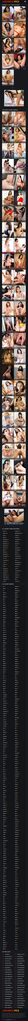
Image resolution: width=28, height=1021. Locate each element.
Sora (16, 853)
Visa (16, 907)
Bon (4, 678)
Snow (16, 838)
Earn (4, 748)
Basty (4, 649)
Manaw (5, 942)
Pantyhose (18, 539)
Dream (5, 746)
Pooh (16, 796)
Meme (16, 601)
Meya (16, 603)
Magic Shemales (8, 983)
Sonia (16, 848)
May (16, 588)
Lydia (4, 936)
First (4, 771)
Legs (4, 581)
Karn (4, 884)
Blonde (5, 552)
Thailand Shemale (9, 991)
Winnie (16, 923)
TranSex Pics (20, 1007)
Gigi (4, 788)
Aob (4, 619)
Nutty (16, 723)
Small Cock (18, 556)
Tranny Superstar (20, 967)
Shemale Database (21, 1005)
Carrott (5, 701)
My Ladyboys (7, 967)
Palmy (16, 746)
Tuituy (16, 896)
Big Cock (5, 545)
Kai (4, 878)
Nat (16, 669)
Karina (5, 882)
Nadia (17, 644)
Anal (5, 531)
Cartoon (5, 703)
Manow (5, 944)
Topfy (16, 894)
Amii (4, 605)
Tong (16, 890)
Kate (4, 888)
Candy (5, 696)
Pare (16, 759)
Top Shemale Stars (21, 980)
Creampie (6, 556)
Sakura (17, 819)
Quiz (16, 809)
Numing (17, 717)
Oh (16, 728)
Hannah (5, 811)
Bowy (4, 686)
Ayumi (4, 634)
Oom (16, 740)
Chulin (5, 713)
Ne (16, 676)
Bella (4, 663)
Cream (5, 721)
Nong (16, 701)
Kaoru (5, 880)
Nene (16, 680)
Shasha (17, 834)
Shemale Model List (9, 994)
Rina (16, 813)
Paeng (16, 742)
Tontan (17, 892)
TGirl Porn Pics (20, 996)
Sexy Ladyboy (20, 983)
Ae (4, 586)
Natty (16, 674)
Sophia (17, 851)
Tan (16, 876)
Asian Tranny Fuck (21, 991)
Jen (4, 846)
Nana (16, 655)
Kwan (4, 907)
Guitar (5, 807)
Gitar (4, 794)
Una (16, 901)
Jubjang (5, 867)
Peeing (17, 541)
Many (5, 946)
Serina (17, 832)
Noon (16, 711)
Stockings (17, 564)
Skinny (17, 554)
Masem (17, 586)
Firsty (4, 773)
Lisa (4, 934)
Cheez (4, 707)
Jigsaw (5, 857)
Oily (16, 732)
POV (16, 545)
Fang (4, 763)
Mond (17, 634)
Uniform (17, 574)
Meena (17, 596)
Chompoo (5, 711)
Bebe (4, 655)
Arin (4, 624)
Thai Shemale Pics (9, 965)
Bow (4, 684)
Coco (4, 717)
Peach (17, 771)
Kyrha (4, 911)
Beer (4, 659)
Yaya (16, 930)
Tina (16, 888)
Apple (4, 621)
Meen (16, 594)
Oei (16, 726)
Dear (4, 734)
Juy (4, 873)
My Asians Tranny (21, 987)
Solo (17, 560)
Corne (4, 719)
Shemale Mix (7, 998)
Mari (4, 948)
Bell (4, 661)
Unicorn (17, 903)
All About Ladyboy (8, 1003)
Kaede (4, 876)
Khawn (5, 894)
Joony (4, 863)
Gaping (5, 572)
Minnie (16, 621)
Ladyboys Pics (9, 1019)
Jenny (5, 848)
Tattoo (17, 566)
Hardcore (6, 574)
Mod (16, 630)
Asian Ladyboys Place (21, 1003)
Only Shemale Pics (21, 1000)
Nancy (17, 657)
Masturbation (18, 533)
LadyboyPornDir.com (9, 972)
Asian (5, 533)
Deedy (4, 738)
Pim (16, 782)
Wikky (16, 919)
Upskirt (17, 577)
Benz (4, 669)
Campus (5, 694)
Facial (5, 564)
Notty (16, 713)
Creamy (5, 723)
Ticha (17, 886)
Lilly (4, 923)
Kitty (4, 903)
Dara (4, 730)
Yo (16, 934)
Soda (16, 840)
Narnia (17, 667)
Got (4, 801)
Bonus (4, 680)
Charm (5, 705)
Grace (5, 803)
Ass (4, 535)
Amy (4, 609)
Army (5, 630)
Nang (16, 659)
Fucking (5, 570)
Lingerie (17, 531)
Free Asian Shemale (9, 1000)
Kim (4, 898)
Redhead (17, 547)
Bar (4, 646)
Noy (16, 715)
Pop (16, 798)
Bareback (6, 539)
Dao (4, 728)
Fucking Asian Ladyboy (9, 996)
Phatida (17, 776)
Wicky (17, 917)
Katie (4, 890)
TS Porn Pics (7, 961)
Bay (4, 651)
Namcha (17, 649)
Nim (16, 686)
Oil (16, 730)
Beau (4, 653)
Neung (16, 682)
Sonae (16, 846)
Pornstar (17, 543)
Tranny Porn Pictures (21, 976)
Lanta (5, 917)
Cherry (5, 709)
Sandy (16, 826)
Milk (16, 609)
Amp (4, 607)
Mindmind (17, 617)
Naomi (16, 665)
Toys (17, 572)
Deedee (5, 736)
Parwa (16, 763)
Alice (4, 592)
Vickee (17, 905)
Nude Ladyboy (8, 1005)
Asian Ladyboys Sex (21, 989)
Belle (4, 665)
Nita (16, 690)
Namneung (17, 651)
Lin (4, 928)
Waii (16, 909)
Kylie (4, 909)
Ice (4, 821)
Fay (4, 767)
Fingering (5, 568)
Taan (16, 869)
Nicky (16, 684)
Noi (16, 694)
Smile (17, 836)
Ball (4, 640)
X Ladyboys (7, 954)
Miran (17, 626)
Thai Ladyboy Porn (9, 976)
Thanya (17, 884)
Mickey (17, 605)
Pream (17, 803)
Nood (16, 705)
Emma (5, 755)
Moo (16, 638)
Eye (4, 759)
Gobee (4, 796)
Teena (16, 882)
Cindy (5, 715)
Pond (16, 792)
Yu (16, 940)
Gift (4, 784)
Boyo (4, 688)
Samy (16, 823)
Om (16, 736)
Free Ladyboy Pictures (9, 974)
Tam (16, 873)
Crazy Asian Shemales (21, 969)
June (4, 871)
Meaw (16, 592)
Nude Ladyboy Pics (21, 998)
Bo (4, 674)
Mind (16, 615)
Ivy (4, 828)
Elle (4, 751)
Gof (4, 798)
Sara (16, 828)
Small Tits (18, 558)
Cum (5, 558)
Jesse (4, 851)
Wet (16, 579)
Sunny (17, 861)
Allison (5, 596)
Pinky (16, 784)
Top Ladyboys (20, 956)
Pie (16, 780)
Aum (4, 632)
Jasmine (5, 840)
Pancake (17, 753)
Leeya (5, 921)
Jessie (4, 853)
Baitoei (5, 636)
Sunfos (17, 859)
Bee (4, 657)
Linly (4, 932)
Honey (5, 817)
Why (16, 915)
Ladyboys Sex (8, 989)
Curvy (5, 562)
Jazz (4, 842)
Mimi (16, 613)
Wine (16, 921)
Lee (4, 919)
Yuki (16, 944)
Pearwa (17, 773)
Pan (16, 751)
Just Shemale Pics (9, 987)
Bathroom (5, 541)
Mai (4, 938)
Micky (16, 607)
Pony (16, 794)
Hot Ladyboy (19, 978)
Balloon (5, 642)
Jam (4, 834)
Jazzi (4, 844)
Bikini (5, 550)
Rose (16, 815)
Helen (5, 813)
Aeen (4, 588)
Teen (16, 568)
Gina (4, 792)
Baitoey (5, 638)
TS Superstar (20, 994)
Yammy (17, 928)
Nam (16, 646)
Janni (4, 838)
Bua (4, 690)
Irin (4, 823)
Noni (16, 703)
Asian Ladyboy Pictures (9, 1007)
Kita (4, 901)
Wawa (17, 913)
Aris (4, 626)
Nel (16, 678)
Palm (16, 744)
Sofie (16, 844)
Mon (16, 632)
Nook (16, 709)
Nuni (16, 719)
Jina (4, 861)
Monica (17, 636)
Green (5, 805)
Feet (4, 566)
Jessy (4, 855)
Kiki (4, 896)
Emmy (5, 757)
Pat (16, 765)
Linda (4, 930)
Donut (5, 744)
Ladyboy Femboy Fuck (21, 974)
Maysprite (17, 590)
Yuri (16, 946)
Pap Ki (16, 757)
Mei (16, 599)
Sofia (16, 842)
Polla (16, 788)
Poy (16, 801)
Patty (16, 767)
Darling (5, 732)
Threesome (18, 570)
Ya (16, 926)
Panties (17, 537)
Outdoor (17, 535)
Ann (4, 613)
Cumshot (6, 560)
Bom (4, 676)
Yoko (16, 936)
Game (4, 780)
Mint (16, 624)
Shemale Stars (8, 963)
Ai (4, 590)
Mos (16, 640)
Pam (16, 748)
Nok (16, 696)
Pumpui (17, 807)
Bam (4, 644)
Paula (16, 769)
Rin (16, 811)
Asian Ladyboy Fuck (9, 978)
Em (4, 753)
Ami (4, 603)
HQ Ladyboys (20, 963)
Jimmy (5, 859)
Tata (16, 880)
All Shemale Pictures (21, 972)
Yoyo (16, 938)
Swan (17, 865)
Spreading (18, 562)
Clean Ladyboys (8, 969)
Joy (4, 865)
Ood (16, 738)
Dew (4, 740)
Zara (16, 948)
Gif (4, 782)
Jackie (4, 830)
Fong (4, 776)
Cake (4, 692)
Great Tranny (7, 980)
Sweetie (17, 867)
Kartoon (5, 886)
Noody (16, 707)
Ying (16, 932)
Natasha (17, 671)
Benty (5, 667)
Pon (16, 790)
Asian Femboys (20, 958)
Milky (16, 611)
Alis (4, 594)
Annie (4, 617)
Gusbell (5, 809)
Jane (4, 836)
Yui (16, 942)
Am (4, 601)
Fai (4, 761)
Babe (4, 537)
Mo (16, 628)
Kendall (5, 892)
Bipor (4, 671)
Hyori (4, 819)
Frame (5, 778)
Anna (5, 615)
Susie (16, 863)
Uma (16, 898)
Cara (4, 699)
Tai (16, 871)
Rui (16, 817)
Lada (4, 913)
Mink (16, 619)
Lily (4, 926)
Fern (4, 769)
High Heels (6, 577)
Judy (4, 869)
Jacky (4, 832)
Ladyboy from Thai (21, 954)
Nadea (16, 642)
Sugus (16, 857)
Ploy (16, 786)
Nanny (17, 663)
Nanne (16, 661)
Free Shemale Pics (21, 985)
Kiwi (4, 905)
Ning (16, 688)
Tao (16, 878)
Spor (16, 855)
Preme (17, 805)
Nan (16, 653)
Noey (16, 692)
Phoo (16, 778)
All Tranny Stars (8, 958)
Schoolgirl (17, 550)
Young (17, 581)
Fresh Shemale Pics (21, 965)
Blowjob (5, 554)
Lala (4, 915)
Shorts (17, 552)
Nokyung (17, 699)
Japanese (6, 579)
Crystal (5, 726)
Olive (16, 734)
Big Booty (6, 543)
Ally (4, 599)
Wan (16, 911)
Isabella (5, 826)
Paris (16, 761)
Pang (16, 755)
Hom (4, 815)
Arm (4, 628)
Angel (4, 611)
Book (4, 682)
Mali (4, 940)
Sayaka (17, 830)
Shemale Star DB (20, 961)
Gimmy (5, 790)
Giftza (4, 786)
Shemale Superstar (9, 956)
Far (4, 765)
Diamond (5, 742)
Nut (16, 721)
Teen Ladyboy (8, 985)
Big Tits (5, 547)
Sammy (17, 821)
